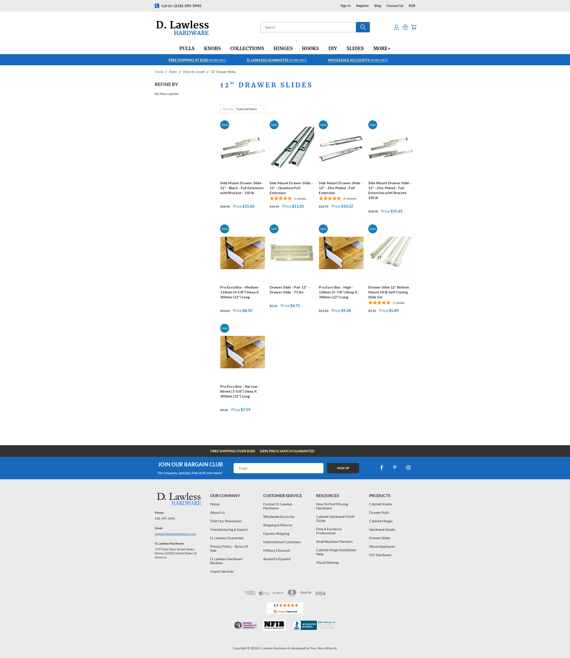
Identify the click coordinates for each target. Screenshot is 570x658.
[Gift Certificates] (405, 27)
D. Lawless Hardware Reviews (226, 561)
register (362, 6)
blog (377, 6)
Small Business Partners (334, 541)
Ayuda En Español (277, 559)
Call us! (181, 5)
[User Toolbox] (396, 27)
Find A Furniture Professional (329, 531)
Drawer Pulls (379, 512)
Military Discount (276, 550)
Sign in (346, 6)
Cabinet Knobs (380, 504)
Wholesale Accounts (279, 516)
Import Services (222, 571)
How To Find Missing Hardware (332, 506)
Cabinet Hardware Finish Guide (335, 518)
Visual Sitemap (327, 562)
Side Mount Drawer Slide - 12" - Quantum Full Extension (291, 188)
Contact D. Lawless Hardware (277, 506)
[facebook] (381, 467)
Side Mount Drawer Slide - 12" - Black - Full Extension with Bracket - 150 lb (242, 188)
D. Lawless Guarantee (226, 538)
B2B (412, 6)
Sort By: (228, 109)
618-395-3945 (165, 518)
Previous (558, 644)
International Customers (282, 542)
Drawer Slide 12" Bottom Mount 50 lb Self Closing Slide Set (388, 292)
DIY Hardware (380, 555)
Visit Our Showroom (226, 521)
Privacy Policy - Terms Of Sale (229, 548)
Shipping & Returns (278, 525)
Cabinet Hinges (381, 521)
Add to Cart (242, 148)
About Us (217, 512)
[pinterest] (395, 467)
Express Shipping (276, 533)
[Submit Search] (363, 27)
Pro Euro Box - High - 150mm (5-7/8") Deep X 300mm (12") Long (338, 292)
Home (215, 504)
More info (197, 60)
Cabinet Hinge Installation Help (336, 552)
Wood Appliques (382, 546)
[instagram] (408, 467)
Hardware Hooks (382, 529)
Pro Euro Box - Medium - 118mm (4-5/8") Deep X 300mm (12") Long (240, 292)
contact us (395, 6)
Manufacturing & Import (229, 529)
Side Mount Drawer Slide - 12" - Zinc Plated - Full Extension (340, 188)
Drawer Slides (379, 538)
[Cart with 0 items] (413, 27)
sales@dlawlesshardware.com (175, 534)
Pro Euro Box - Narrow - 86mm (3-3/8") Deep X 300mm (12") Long (240, 391)
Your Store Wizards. (323, 648)
